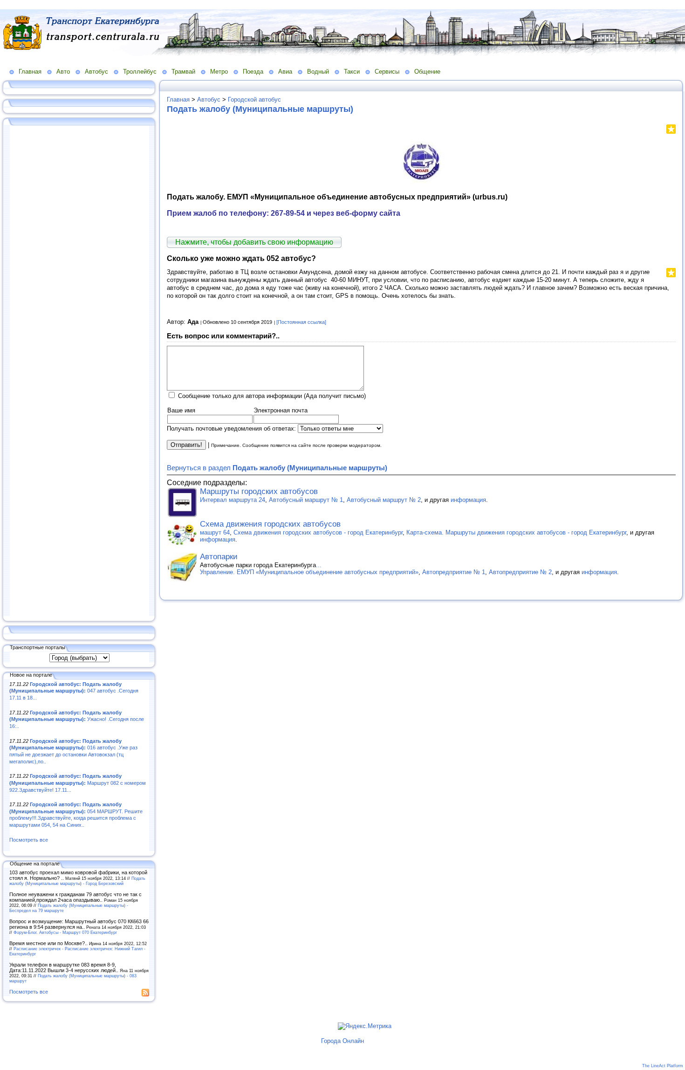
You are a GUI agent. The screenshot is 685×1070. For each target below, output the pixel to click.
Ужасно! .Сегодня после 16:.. (76, 719)
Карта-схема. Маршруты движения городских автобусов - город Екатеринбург (516, 532)
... (319, 565)
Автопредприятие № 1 (453, 572)
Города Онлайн (342, 1040)
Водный (318, 71)
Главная (30, 71)
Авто (63, 71)
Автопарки (219, 556)
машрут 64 (215, 532)
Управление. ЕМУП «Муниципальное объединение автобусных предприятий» (309, 572)
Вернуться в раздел (277, 468)
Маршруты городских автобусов (259, 491)
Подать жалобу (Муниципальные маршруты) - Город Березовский (77, 881)
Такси (352, 71)
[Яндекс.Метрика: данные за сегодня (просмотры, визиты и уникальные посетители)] (364, 1026)
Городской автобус (254, 99)
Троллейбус (140, 71)
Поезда (253, 71)
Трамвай (183, 71)
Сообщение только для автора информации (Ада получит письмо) (272, 395)
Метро (219, 71)
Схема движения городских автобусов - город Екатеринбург (318, 532)
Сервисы (387, 71)
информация (468, 499)
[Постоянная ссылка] (301, 322)
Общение (427, 71)
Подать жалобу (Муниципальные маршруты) (260, 109)
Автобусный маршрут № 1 (306, 499)
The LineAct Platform (662, 1065)
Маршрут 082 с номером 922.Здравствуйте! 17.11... (77, 782)
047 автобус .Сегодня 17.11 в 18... (73, 690)
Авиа (285, 71)
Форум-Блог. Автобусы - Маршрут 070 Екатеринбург (65, 932)
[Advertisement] (79, 371)
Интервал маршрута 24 (232, 499)
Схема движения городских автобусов (270, 524)
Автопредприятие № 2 (520, 572)
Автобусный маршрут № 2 (384, 499)
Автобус (96, 71)
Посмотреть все (28, 840)
